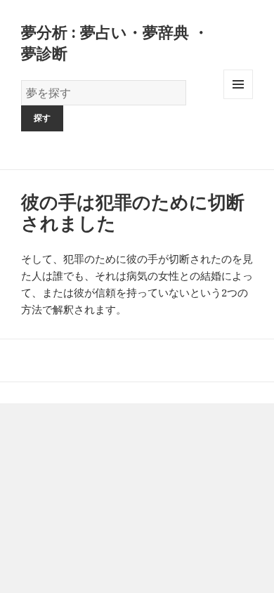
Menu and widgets (238, 98)
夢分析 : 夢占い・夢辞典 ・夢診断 (115, 42)
